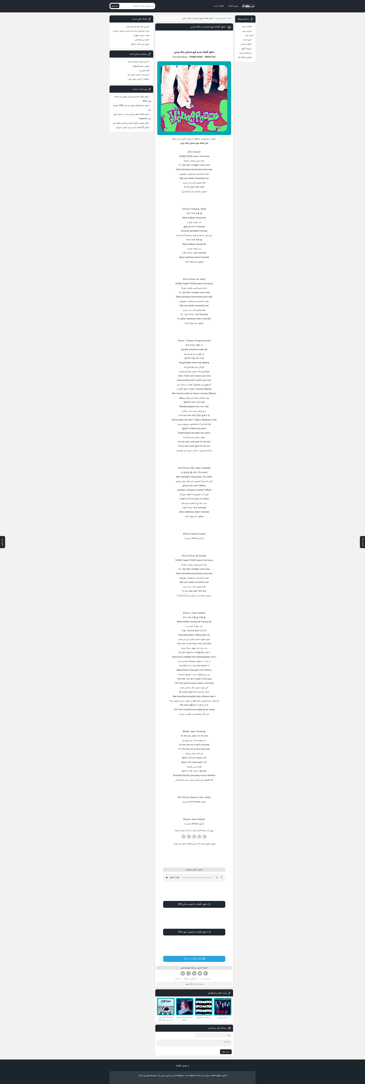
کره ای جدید (220, 18)
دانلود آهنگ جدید (205, 52)
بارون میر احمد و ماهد (139, 44)
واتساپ (188, 973)
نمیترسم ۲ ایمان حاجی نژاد (138, 74)
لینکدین (194, 973)
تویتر (200, 973)
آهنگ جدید (219, 6)
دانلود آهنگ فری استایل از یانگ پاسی (208, 26)
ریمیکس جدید (245, 53)
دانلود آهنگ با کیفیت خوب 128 (193, 932)
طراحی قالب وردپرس (186, 1079)
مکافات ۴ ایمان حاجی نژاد (138, 79)
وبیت (172, 1079)
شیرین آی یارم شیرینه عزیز (137, 26)
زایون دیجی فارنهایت (140, 66)
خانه (229, 18)
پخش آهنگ (233, 6)
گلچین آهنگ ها (245, 57)
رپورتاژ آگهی (246, 48)
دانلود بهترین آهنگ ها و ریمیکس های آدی (131, 123)
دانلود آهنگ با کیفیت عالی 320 (193, 904)
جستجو (115, 6)
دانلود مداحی (246, 44)
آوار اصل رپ (144, 70)
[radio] (204, 837)
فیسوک (205, 973)
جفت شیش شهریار (141, 35)
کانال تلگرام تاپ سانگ (192, 958)
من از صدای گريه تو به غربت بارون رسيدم (131, 31)
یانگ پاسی (179, 52)
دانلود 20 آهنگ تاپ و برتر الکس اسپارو (132, 127)
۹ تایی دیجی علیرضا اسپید (138, 61)
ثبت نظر (226, 1051)
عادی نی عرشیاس (142, 39)
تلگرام (183, 973)
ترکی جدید (247, 39)
